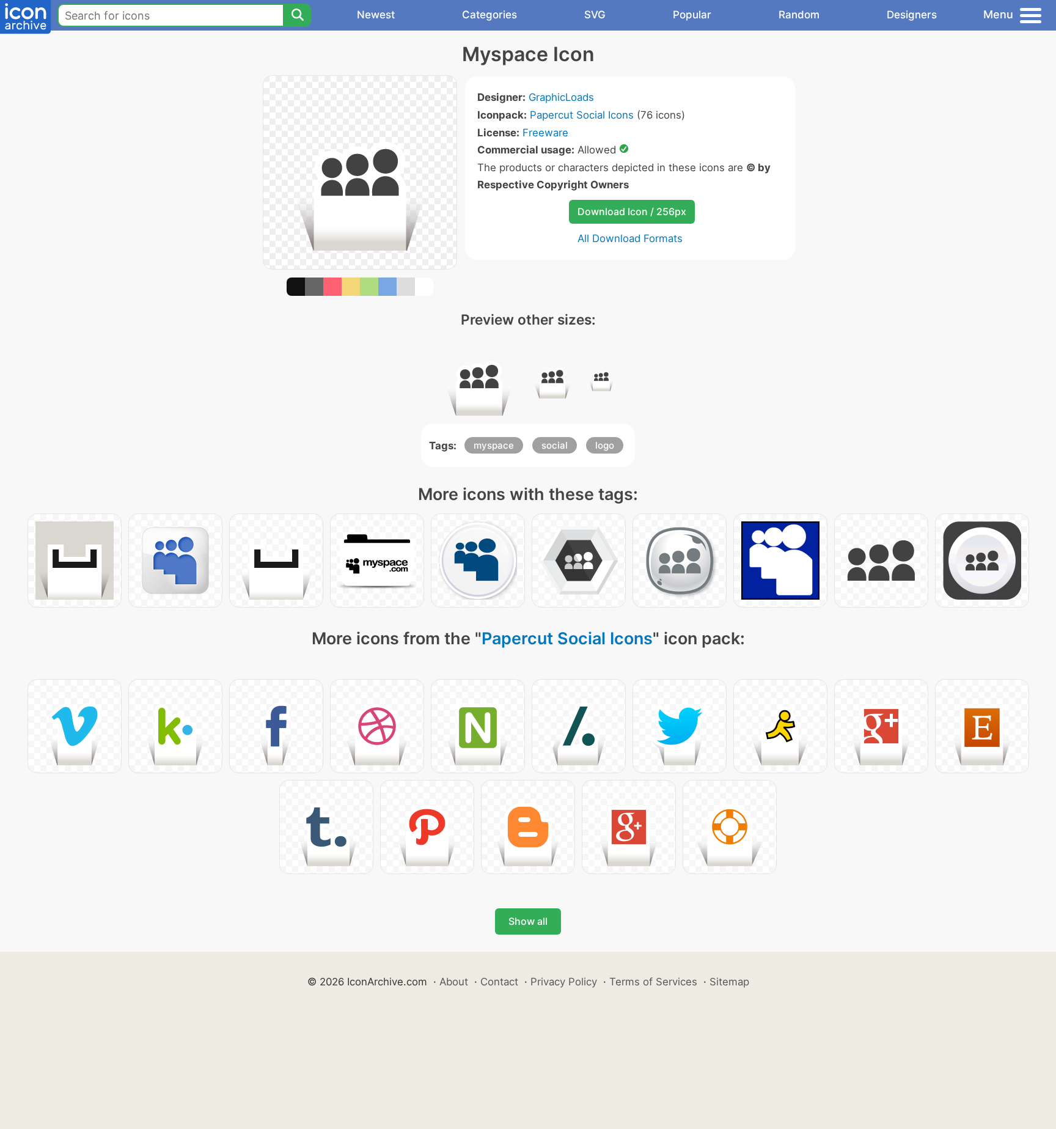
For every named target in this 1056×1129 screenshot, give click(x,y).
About (453, 982)
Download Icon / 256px (632, 211)
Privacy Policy (563, 982)
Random (799, 15)
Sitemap (729, 982)
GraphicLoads (561, 97)
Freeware (545, 133)
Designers (912, 15)
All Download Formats (630, 238)
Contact (499, 982)
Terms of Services (653, 982)
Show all (528, 921)
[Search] (297, 15)
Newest (376, 15)
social (554, 445)
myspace (494, 445)
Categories (489, 15)
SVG (595, 15)
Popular (692, 15)
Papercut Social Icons (582, 115)
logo (604, 445)
